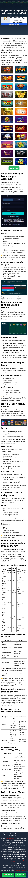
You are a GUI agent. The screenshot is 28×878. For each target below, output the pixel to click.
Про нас (5, 834)
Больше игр (14, 168)
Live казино (12, 835)
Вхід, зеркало (19, 834)
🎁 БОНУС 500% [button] (8, 874)
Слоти (12, 834)
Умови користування (20, 870)
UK (18, 835)
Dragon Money (10, 838)
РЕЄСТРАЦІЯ (14, 24)
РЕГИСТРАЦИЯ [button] (20, 874)
